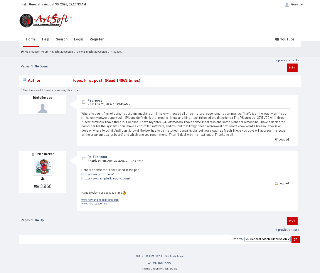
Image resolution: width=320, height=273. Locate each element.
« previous (283, 60)
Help (45, 39)
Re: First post (97, 157)
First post (95, 100)
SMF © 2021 (157, 256)
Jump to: (236, 239)
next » (295, 60)
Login (78, 39)
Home (30, 39)
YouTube (286, 39)
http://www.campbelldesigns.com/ (105, 178)
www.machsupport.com (95, 203)
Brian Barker (45, 154)
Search (61, 39)
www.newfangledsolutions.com (100, 199)
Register (97, 39)
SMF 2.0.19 (142, 256)
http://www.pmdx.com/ (97, 174)
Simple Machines (174, 256)
